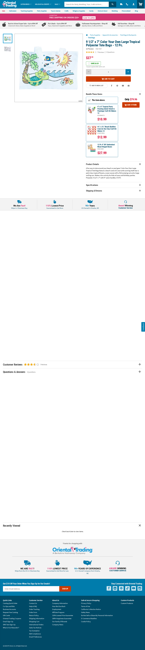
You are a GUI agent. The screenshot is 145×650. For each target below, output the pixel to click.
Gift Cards (6, 615)
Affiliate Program (58, 612)
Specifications (92, 184)
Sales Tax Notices (35, 628)
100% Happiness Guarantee (61, 618)
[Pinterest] (121, 588)
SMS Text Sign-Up (9, 624)
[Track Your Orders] (121, 4)
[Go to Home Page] (87, 35)
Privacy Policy (86, 603)
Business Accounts (9, 609)
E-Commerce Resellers (89, 618)
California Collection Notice (91, 609)
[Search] (112, 4)
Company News (57, 624)
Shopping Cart (34, 621)
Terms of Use (85, 606)
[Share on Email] (123, 86)
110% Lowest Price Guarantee (62, 615)
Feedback (143, 326)
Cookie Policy (86, 621)
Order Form (33, 612)
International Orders (36, 624)
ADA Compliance (35, 634)
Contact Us (33, 603)
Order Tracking (34, 609)
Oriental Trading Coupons (12, 618)
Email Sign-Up (8, 621)
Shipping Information (36, 618)
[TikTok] (127, 588)
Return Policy (34, 615)
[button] (49, 68)
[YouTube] (133, 588)
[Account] (133, 4)
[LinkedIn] (115, 588)
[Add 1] (128, 72)
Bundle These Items (94, 94)
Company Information (60, 603)
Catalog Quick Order (10, 603)
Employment (56, 609)
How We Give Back (58, 606)
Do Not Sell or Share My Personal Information (97, 615)
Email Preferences (35, 637)
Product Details (92, 164)
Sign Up (65, 588)
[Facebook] (109, 588)
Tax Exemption (34, 631)
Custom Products (127, 603)
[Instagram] (140, 588)
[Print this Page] (128, 86)
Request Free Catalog (10, 612)
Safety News (85, 612)
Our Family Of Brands (59, 621)
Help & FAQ (33, 606)
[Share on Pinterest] (117, 86)
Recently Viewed (11, 525)
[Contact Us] (127, 4)
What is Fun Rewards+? (11, 628)
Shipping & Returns (94, 190)
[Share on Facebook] (111, 86)
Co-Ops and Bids (9, 606)
